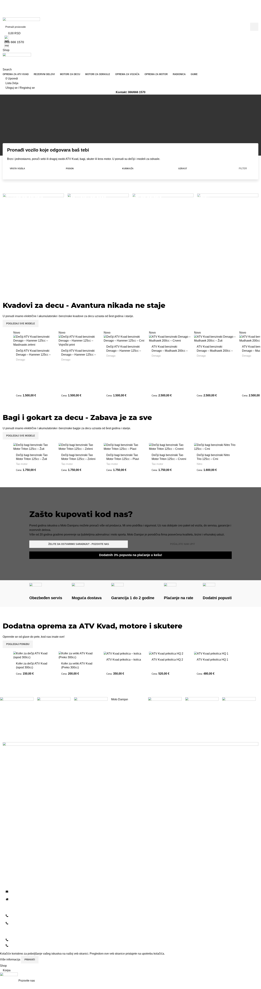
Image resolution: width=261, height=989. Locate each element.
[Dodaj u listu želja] (50, 335)
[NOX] (53, 704)
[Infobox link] (83, 154)
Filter (243, 168)
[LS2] (202, 714)
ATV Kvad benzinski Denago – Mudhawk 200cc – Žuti (215, 350)
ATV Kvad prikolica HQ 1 (212, 659)
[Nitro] (90, 704)
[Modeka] (164, 704)
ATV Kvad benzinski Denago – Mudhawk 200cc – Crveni (170, 350)
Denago (20, 359)
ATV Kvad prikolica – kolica (123, 659)
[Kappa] (238, 704)
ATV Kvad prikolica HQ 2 (167, 659)
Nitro (199, 463)
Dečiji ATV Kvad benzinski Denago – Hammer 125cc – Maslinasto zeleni (33, 354)
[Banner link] (33, 238)
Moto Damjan (119, 699)
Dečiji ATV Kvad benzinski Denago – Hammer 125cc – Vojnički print (78, 354)
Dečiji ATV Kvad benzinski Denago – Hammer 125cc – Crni (123, 350)
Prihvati (30, 959)
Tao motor (22, 463)
